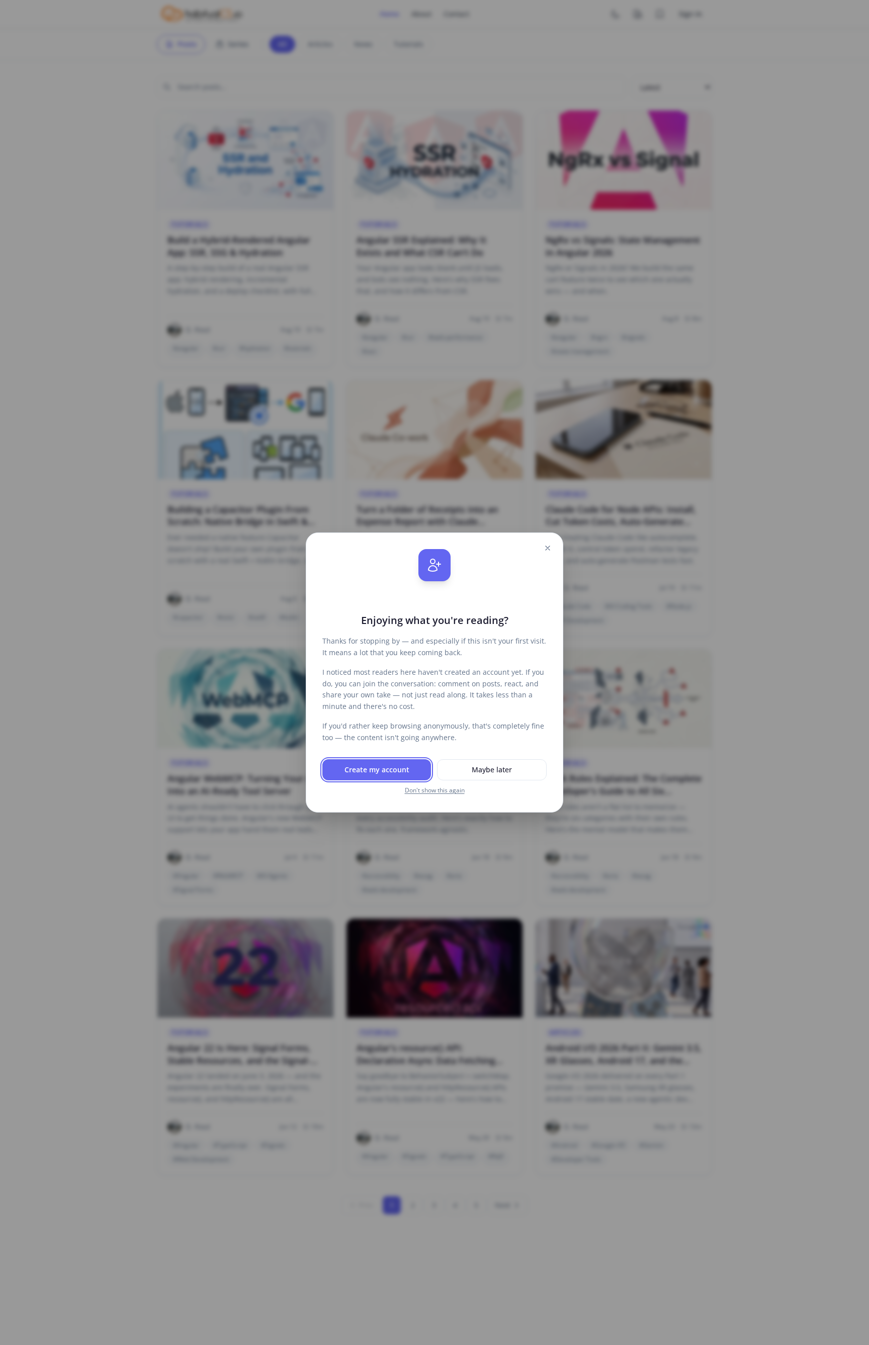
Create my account (376, 769)
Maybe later (492, 769)
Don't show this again (435, 790)
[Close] (548, 548)
